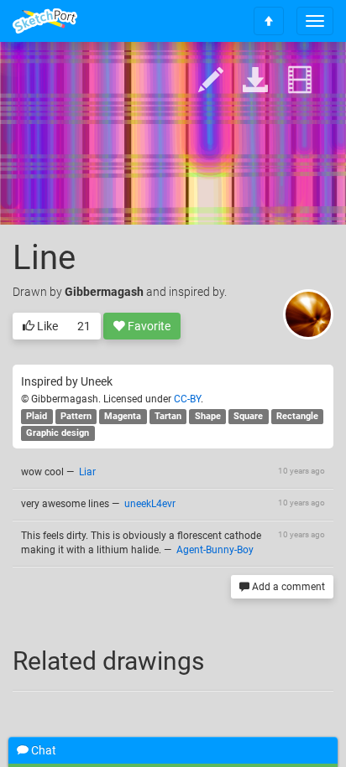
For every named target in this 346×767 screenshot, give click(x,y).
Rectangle (297, 416)
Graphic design (57, 433)
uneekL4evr (150, 504)
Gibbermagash (104, 291)
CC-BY (187, 399)
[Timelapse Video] (300, 81)
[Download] (255, 81)
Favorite (147, 326)
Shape (208, 416)
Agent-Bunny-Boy (215, 550)
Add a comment (287, 587)
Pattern (76, 416)
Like (46, 326)
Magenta (122, 416)
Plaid (36, 416)
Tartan (168, 416)
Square (248, 416)
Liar (87, 472)
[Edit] (211, 81)
